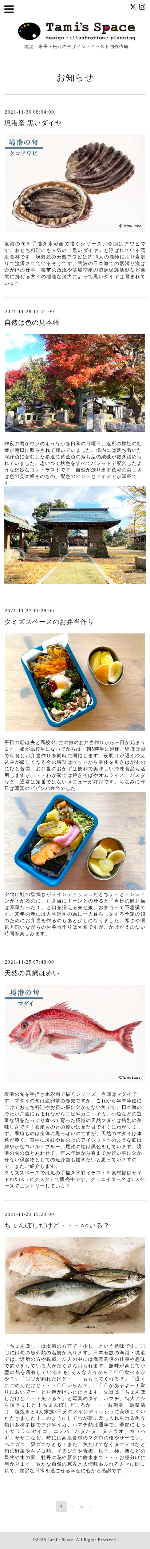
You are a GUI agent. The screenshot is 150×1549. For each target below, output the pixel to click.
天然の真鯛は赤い (32, 973)
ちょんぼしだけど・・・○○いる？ (57, 1225)
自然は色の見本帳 (32, 322)
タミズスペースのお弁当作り (49, 621)
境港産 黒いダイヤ (33, 123)
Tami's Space (61, 1539)
